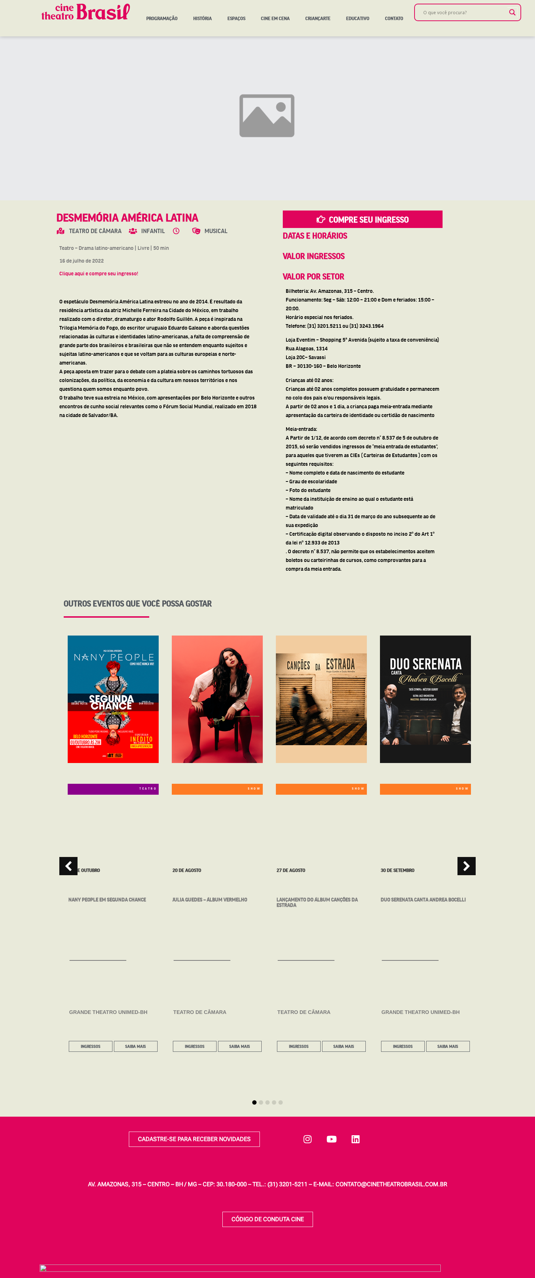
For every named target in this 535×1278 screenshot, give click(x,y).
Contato (394, 18)
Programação (162, 18)
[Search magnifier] (512, 12)
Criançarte (317, 18)
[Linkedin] (355, 1139)
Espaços (236, 18)
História (202, 18)
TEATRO (148, 788)
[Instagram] (307, 1139)
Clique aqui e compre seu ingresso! (98, 273)
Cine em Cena (275, 18)
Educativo (357, 18)
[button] (466, 866)
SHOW (254, 788)
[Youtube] (331, 1139)
